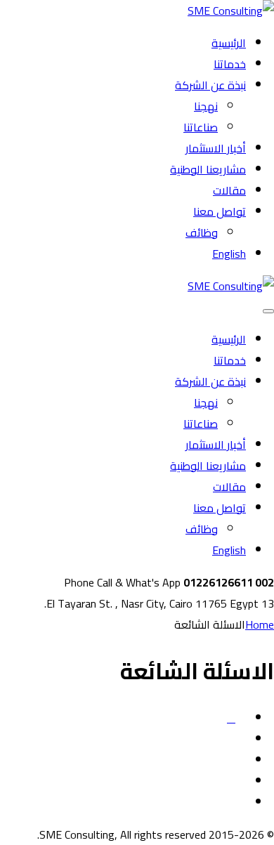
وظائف (201, 232)
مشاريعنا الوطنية (208, 169)
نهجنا (206, 106)
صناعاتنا (200, 127)
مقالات (229, 190)
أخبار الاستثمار (215, 148)
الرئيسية (228, 42)
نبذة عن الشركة (210, 85)
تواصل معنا (219, 211)
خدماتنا (230, 63)
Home (259, 624)
